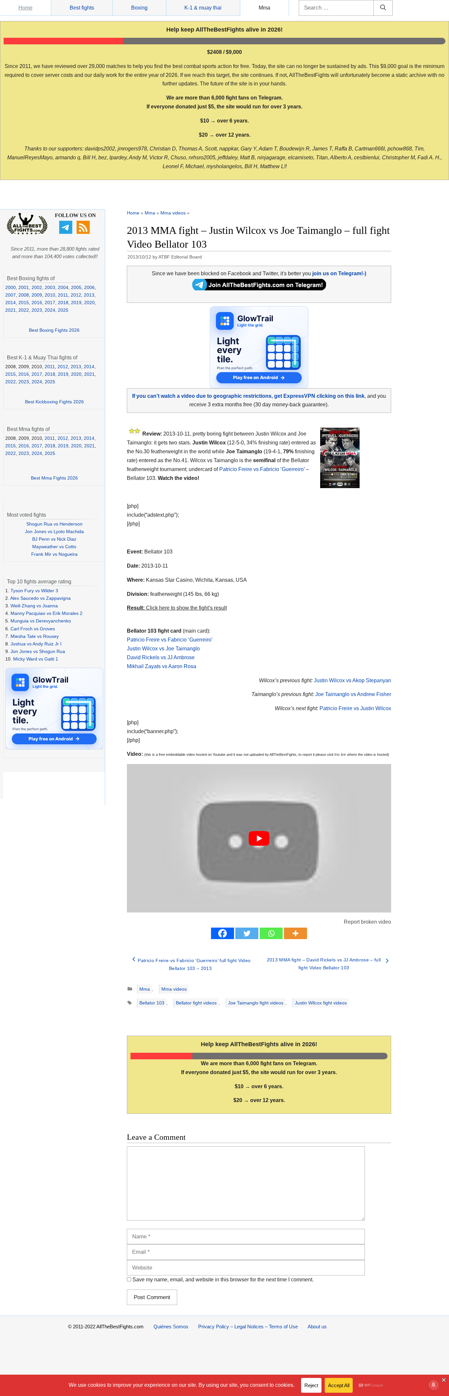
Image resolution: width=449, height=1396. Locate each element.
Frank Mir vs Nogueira (54, 554)
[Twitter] (246, 933)
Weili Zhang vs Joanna (34, 605)
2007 (10, 295)
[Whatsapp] (271, 933)
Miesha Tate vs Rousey (35, 636)
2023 (37, 310)
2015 (23, 302)
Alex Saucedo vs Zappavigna (40, 598)
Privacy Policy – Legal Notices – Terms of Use (248, 1326)
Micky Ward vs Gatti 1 (35, 659)
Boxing (139, 8)
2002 (37, 287)
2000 (10, 287)
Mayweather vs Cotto (54, 546)
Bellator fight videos (196, 1002)
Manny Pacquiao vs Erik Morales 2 (47, 613)
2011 (63, 295)
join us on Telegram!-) (339, 273)
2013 (89, 295)
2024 (50, 310)
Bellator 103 (151, 1002)
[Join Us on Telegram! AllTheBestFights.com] (259, 288)
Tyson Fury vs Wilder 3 (34, 590)
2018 (63, 302)
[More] (295, 933)
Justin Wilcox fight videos (321, 1002)
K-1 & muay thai (203, 8)
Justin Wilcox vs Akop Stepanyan (352, 680)
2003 (50, 287)
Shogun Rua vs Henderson (54, 524)
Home (25, 8)
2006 (89, 287)
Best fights (82, 8)
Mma (264, 8)
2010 (50, 295)
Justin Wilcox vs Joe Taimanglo (163, 648)
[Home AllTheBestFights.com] (27, 233)
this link (340, 754)
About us (317, 1326)
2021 (10, 310)
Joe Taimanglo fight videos (255, 1002)
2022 (23, 310)
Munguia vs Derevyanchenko (41, 620)
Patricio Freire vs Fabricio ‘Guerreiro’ (262, 469)
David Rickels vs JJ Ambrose (161, 657)
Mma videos (173, 212)
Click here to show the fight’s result (177, 608)
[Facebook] (222, 933)
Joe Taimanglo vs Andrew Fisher (353, 694)
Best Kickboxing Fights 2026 (54, 401)
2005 (76, 287)
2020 (89, 302)
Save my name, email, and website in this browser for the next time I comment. (223, 1279)
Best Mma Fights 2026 (54, 478)
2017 (50, 302)
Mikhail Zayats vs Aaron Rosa (161, 666)
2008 (23, 295)
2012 (76, 295)
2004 (63, 287)
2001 (23, 287)
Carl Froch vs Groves (33, 628)
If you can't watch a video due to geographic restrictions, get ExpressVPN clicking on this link (248, 396)
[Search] (383, 8)
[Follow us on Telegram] (66, 232)
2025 (63, 310)
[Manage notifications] (433, 1385)
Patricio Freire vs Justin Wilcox (355, 708)
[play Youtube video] (259, 838)
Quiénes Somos (171, 1326)
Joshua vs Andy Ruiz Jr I (36, 643)
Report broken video (367, 922)
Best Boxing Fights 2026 (54, 330)
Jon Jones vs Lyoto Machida (54, 531)
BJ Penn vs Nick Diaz (54, 539)
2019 (76, 302)
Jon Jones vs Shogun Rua (38, 651)
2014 (10, 302)
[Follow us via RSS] (84, 232)
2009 (37, 295)
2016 (37, 302)
